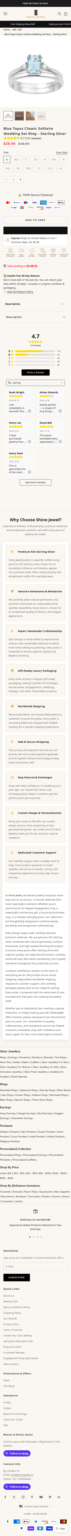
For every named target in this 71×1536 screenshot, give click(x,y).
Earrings (12, 1057)
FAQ (5, 1425)
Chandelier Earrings (22, 1118)
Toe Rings (60, 1057)
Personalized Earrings (35, 1155)
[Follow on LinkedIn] (59, 1497)
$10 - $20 (19, 1173)
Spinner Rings (22, 1099)
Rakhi (25, 1062)
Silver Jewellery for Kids (45, 1067)
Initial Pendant (37, 1136)
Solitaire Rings (40, 1095)
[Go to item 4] (41, 116)
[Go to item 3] (30, 116)
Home (6, 29)
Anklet (16, 1062)
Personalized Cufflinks (24, 1159)
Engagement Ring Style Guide (20, 1358)
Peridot (46, 1196)
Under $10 (6, 1173)
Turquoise (6, 1201)
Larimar (18, 1201)
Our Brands (10, 1318)
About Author (11, 1364)
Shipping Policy (12, 1312)
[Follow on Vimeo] (50, 1497)
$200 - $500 (6, 1178)
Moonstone (7, 1196)
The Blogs (9, 1386)
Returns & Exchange (15, 1413)
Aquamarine (46, 1191)
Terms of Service (12, 1329)
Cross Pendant (19, 1136)
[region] (35, 1220)
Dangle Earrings (26, 1113)
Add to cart (35, 220)
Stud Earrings (44, 1113)
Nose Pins (5, 1062)
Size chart (62, 152)
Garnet (55, 1196)
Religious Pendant (10, 1141)
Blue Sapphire (62, 1191)
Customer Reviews (14, 1352)
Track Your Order (13, 1419)
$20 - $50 (17, 29)
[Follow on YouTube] (41, 1497)
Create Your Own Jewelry (17, 1335)
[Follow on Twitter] (14, 1497)
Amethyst (21, 1196)
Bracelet (48, 1057)
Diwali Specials (19, 1076)
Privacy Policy (11, 1324)
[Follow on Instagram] (23, 1497)
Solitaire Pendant (9, 1131)
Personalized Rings (10, 1155)
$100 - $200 (59, 1173)
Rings (3, 1057)
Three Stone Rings (42, 1099)
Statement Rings (29, 1090)
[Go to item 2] (19, 116)
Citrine (65, 1196)
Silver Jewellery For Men (55, 1062)
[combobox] (35, 383)
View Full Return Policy (20, 291)
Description (12, 304)
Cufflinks (34, 1062)
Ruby (34, 1191)
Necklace (37, 1057)
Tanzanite (5, 1191)
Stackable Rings (9, 1090)
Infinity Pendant (55, 1136)
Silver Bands (64, 1090)
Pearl (26, 1191)
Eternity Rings (47, 1090)
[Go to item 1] (8, 116)
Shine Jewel (15, 895)
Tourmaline (34, 1196)
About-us (8, 1295)
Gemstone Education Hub (18, 1341)
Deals (6, 1380)
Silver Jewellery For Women (15, 1067)
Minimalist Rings (59, 1095)
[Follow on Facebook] (5, 1497)
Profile (7, 1402)
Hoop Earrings (8, 1113)
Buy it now (35, 230)
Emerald (17, 1191)
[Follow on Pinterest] (32, 1497)
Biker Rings (6, 1099)
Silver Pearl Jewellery (36, 1071)
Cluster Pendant (46, 1131)
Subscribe (16, 1277)
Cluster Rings (22, 1095)
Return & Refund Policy (16, 1307)
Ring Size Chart (12, 1346)
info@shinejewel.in (22, 1474)
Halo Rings (7, 1095)
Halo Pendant (28, 1131)
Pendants (24, 1057)
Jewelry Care (10, 1301)
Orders (7, 1408)
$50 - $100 (45, 1173)
